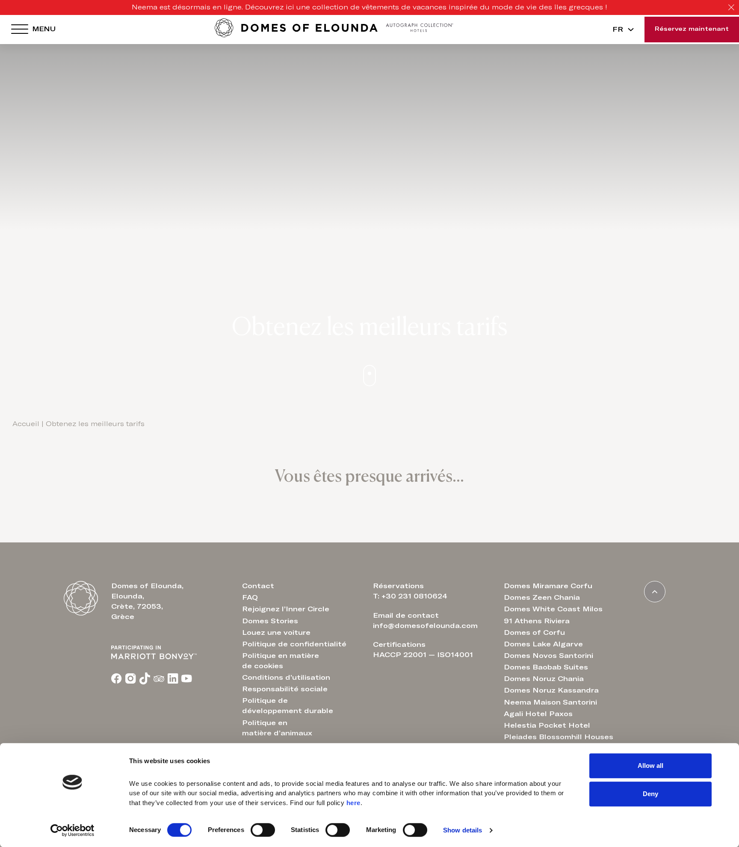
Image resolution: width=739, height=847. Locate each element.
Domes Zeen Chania (542, 597)
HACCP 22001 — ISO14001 (423, 655)
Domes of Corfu (534, 632)
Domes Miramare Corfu (548, 586)
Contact (258, 586)
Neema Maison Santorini (550, 702)
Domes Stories (270, 621)
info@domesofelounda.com (425, 625)
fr (617, 29)
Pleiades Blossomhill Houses (558, 737)
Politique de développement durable (287, 705)
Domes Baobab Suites (546, 667)
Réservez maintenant (692, 29)
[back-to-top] (654, 591)
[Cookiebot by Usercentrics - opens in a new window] (72, 830)
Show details (462, 830)
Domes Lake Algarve (543, 644)
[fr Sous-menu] (630, 29)
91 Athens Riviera (537, 621)
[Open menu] (20, 29)
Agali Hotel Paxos (538, 714)
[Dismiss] (731, 7)
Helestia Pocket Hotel (547, 725)
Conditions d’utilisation (286, 677)
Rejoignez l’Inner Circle (285, 609)
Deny (650, 793)
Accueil (25, 424)
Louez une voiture (276, 632)
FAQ (250, 597)
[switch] (263, 830)
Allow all (650, 765)
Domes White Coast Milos (553, 609)
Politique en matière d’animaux (277, 728)
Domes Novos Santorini (548, 655)
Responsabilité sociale (285, 689)
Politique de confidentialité (294, 644)
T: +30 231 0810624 (410, 596)
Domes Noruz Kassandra (551, 690)
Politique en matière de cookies (280, 660)
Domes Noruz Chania (544, 678)
